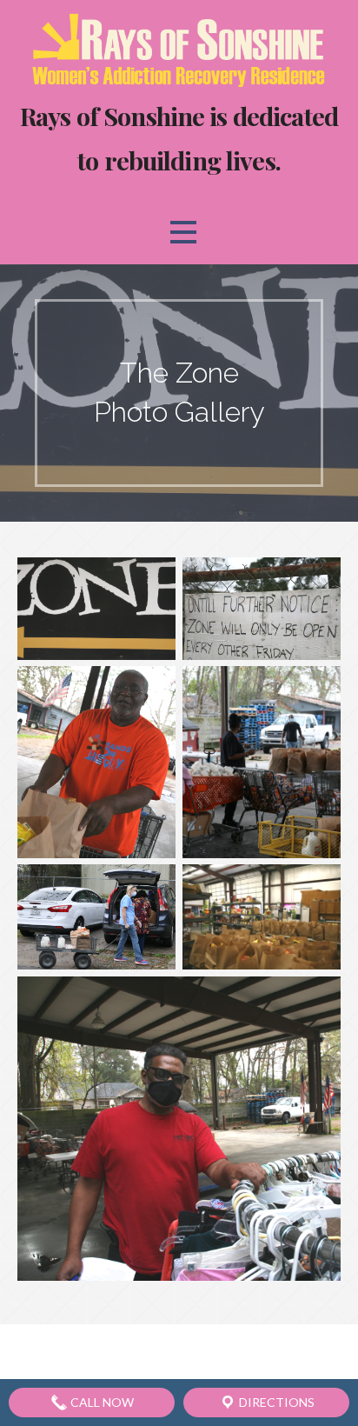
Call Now (101, 1402)
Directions (275, 1402)
